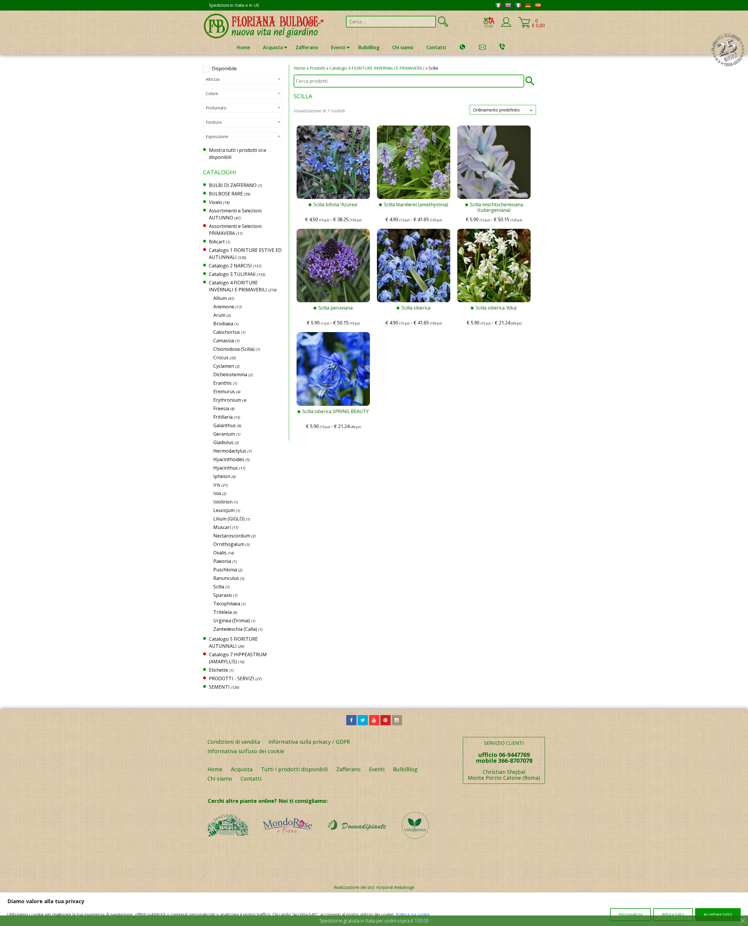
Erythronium (227, 400)
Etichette (218, 670)
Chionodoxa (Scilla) (233, 349)
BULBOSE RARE (226, 193)
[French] (518, 5)
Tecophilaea (226, 603)
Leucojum (224, 510)
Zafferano (307, 47)
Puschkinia (225, 569)
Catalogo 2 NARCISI (230, 265)
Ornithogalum (228, 544)
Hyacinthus (225, 468)
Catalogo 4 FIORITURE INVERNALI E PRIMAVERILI (377, 68)
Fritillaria (223, 417)
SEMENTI (219, 687)
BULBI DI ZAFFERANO (233, 185)
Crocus (220, 357)
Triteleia (222, 612)
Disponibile (224, 68)
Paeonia (222, 561)
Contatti (436, 47)
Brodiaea (223, 323)
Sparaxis (222, 595)
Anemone (223, 306)
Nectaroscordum (231, 535)
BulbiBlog (368, 47)
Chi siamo (402, 47)
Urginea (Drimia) (231, 620)
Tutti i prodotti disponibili (294, 769)
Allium (220, 298)
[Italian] (498, 5)
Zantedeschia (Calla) (235, 629)
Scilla (218, 586)
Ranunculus (226, 578)
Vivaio (215, 202)
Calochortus (226, 332)
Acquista (273, 47)
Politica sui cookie (413, 914)
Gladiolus (223, 442)
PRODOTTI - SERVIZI (231, 678)
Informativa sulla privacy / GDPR (309, 741)
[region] (374, 909)
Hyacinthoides (228, 459)
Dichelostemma (230, 374)
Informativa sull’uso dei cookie (245, 751)
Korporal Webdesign (395, 887)
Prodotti (317, 68)
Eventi (338, 47)
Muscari (222, 527)
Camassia (223, 340)
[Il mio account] (506, 26)
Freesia (221, 408)
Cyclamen (223, 366)
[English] (508, 5)
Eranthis (222, 383)
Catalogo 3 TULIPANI (232, 274)
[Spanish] (538, 5)
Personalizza (631, 914)
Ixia (217, 493)
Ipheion (221, 476)
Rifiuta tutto (673, 914)
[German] (528, 5)
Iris (216, 485)
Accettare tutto (718, 914)
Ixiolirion (223, 502)
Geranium (224, 434)
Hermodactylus (229, 451)
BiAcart (217, 241)
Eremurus (224, 391)
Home (243, 47)
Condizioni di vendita (233, 741)
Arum (219, 315)
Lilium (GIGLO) (229, 519)
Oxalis (219, 552)
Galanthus (224, 425)
